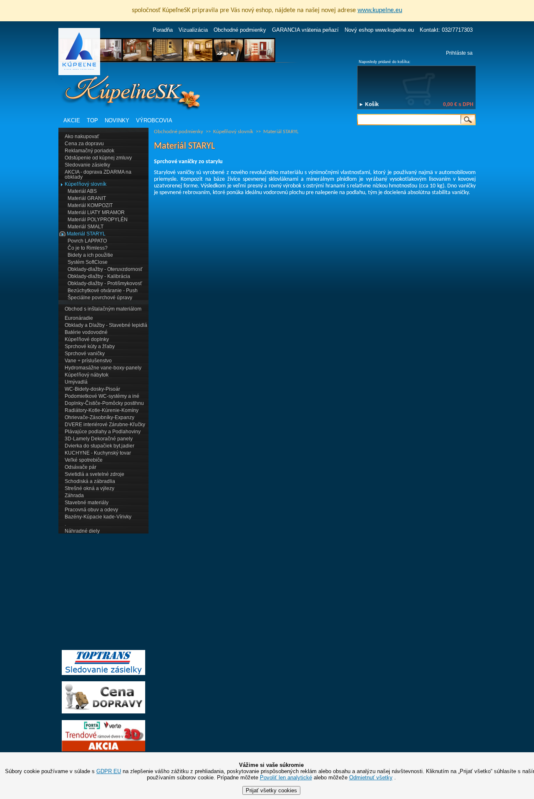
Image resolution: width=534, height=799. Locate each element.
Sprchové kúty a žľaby (90, 346)
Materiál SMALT (85, 226)
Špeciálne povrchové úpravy (100, 297)
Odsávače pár (80, 467)
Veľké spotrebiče (84, 460)
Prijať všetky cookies (271, 790)
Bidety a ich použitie (90, 255)
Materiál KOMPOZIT (90, 205)
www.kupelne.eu (380, 10)
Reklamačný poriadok (89, 150)
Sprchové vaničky (85, 353)
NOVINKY (117, 120)
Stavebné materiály (86, 502)
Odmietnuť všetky (371, 777)
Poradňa (163, 30)
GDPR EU (108, 771)
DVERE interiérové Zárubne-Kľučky (105, 424)
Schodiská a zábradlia (90, 481)
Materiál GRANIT (87, 198)
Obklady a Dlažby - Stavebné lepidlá (106, 325)
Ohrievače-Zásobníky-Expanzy (99, 417)
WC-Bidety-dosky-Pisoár (92, 389)
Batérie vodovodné (86, 332)
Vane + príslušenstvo (88, 360)
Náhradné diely (82, 531)
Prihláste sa (459, 53)
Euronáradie (79, 318)
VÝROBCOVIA (154, 120)
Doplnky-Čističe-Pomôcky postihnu (104, 403)
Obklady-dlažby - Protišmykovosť (105, 283)
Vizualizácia (193, 30)
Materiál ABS (82, 191)
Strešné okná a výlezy (89, 488)
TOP (92, 120)
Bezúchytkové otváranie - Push (103, 290)
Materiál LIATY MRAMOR (96, 212)
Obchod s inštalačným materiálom (103, 308)
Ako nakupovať (82, 136)
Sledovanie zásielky (87, 164)
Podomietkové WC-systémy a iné (102, 396)
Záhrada (74, 495)
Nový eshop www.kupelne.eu (379, 30)
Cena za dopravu (84, 143)
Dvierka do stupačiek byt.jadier (99, 445)
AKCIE (71, 120)
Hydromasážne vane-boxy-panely (103, 367)
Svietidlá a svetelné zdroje (94, 474)
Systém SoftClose (88, 262)
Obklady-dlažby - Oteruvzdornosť (105, 269)
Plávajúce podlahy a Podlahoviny (103, 431)
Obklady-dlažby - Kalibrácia (99, 276)
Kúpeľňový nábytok (86, 374)
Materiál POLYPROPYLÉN (98, 219)
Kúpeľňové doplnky (87, 339)
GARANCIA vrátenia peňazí (305, 30)
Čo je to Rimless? (88, 247)
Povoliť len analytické (286, 777)
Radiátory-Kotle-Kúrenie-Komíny (102, 410)
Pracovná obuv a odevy (91, 509)
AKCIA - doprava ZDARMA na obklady (98, 174)
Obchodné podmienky (240, 30)
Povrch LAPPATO (87, 240)
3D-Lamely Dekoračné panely (99, 438)
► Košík (369, 104)
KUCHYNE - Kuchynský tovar (98, 452)
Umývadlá (76, 381)
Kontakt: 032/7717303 (446, 30)
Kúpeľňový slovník (85, 184)
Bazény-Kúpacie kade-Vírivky (98, 516)
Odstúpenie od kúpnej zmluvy (98, 157)
